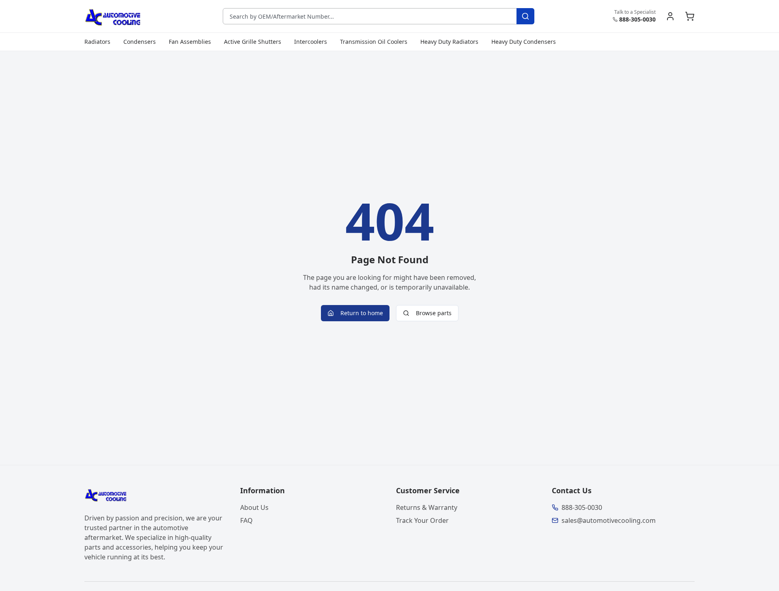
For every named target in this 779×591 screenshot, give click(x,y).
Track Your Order (422, 520)
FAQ (246, 520)
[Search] (525, 16)
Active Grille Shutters (252, 41)
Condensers (139, 41)
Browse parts (434, 313)
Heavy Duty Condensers (523, 41)
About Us (254, 507)
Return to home (361, 313)
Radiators (97, 41)
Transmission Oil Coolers (373, 41)
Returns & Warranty (426, 507)
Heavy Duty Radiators (449, 41)
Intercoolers (310, 41)
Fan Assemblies (190, 41)
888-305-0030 (637, 19)
